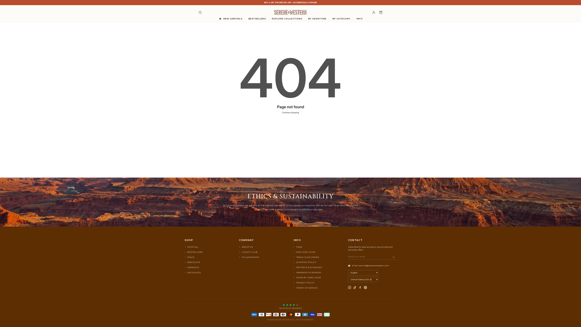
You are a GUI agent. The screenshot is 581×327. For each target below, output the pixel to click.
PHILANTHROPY (250, 257)
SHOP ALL (192, 247)
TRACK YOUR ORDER (307, 257)
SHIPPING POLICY (306, 262)
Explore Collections (287, 18)
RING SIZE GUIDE (305, 252)
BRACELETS (193, 262)
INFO (359, 18)
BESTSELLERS (195, 252)
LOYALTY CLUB (250, 252)
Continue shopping (290, 112)
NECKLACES (194, 272)
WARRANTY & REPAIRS (308, 272)
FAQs (299, 247)
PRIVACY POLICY (305, 282)
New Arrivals (232, 18)
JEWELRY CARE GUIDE (308, 277)
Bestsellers (257, 18)
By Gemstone (317, 18)
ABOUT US (247, 247)
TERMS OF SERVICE (307, 288)
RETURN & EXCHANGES (309, 267)
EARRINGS (193, 267)
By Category (341, 18)
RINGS (190, 257)
